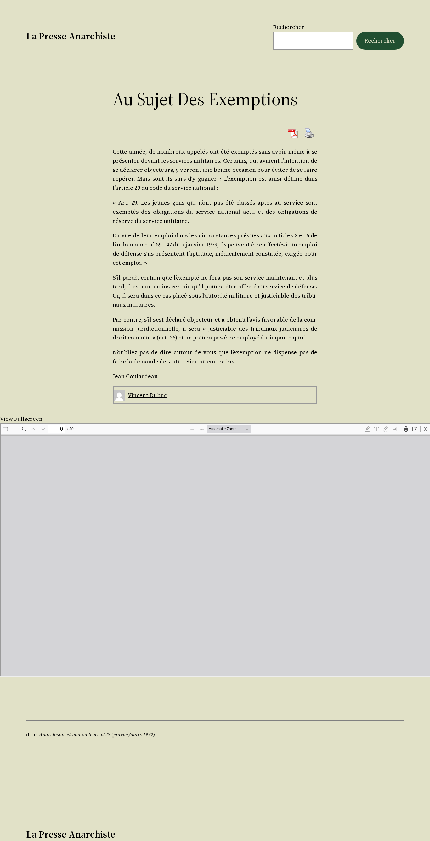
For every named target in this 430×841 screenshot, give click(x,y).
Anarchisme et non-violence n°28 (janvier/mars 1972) (97, 734)
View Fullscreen (21, 419)
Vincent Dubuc (147, 395)
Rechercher (288, 27)
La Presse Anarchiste (70, 36)
